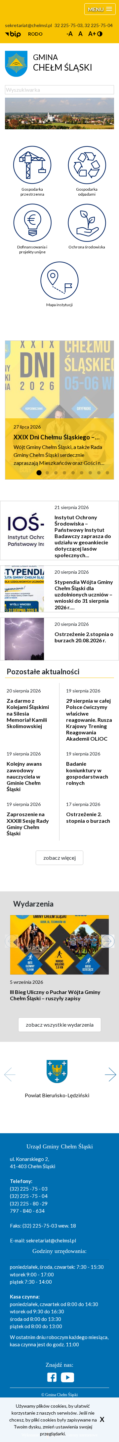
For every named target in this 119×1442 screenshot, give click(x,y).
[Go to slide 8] (99, 473)
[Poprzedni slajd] (8, 938)
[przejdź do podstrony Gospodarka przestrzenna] (32, 159)
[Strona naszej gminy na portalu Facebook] (53, 1377)
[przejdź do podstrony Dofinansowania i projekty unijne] (32, 217)
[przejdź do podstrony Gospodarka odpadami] (86, 159)
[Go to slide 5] (73, 473)
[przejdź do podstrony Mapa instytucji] (59, 275)
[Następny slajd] (104, 938)
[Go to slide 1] (38, 473)
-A (69, 33)
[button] (100, 9)
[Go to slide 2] (47, 473)
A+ (92, 33)
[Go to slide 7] (90, 473)
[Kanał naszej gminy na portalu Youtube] (67, 1377)
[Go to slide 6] (81, 473)
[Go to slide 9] (107, 473)
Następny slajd (108, 1071)
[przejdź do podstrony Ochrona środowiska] (86, 217)
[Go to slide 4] (64, 473)
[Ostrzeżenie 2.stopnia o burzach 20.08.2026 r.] (25, 639)
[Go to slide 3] (56, 473)
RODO (35, 34)
